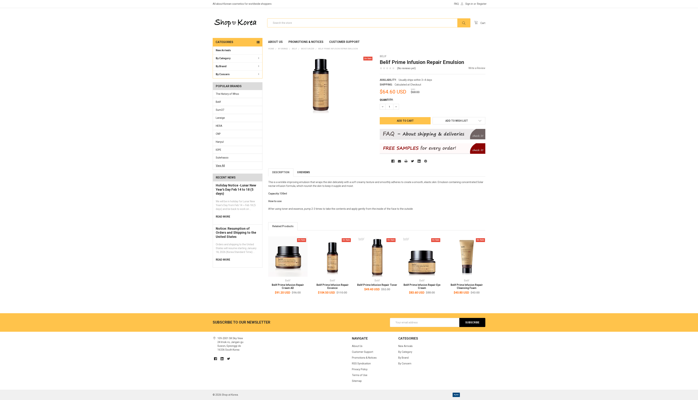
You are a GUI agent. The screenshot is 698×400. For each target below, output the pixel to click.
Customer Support (344, 42)
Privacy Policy (360, 369)
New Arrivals (223, 50)
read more (223, 216)
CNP (218, 133)
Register (482, 3)
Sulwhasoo (222, 157)
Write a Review (476, 68)
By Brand (221, 66)
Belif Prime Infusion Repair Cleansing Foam (467, 286)
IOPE (218, 149)
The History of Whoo (227, 93)
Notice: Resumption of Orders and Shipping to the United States (236, 233)
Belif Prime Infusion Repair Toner (377, 284)
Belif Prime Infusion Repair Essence (332, 286)
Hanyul (220, 141)
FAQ (456, 3)
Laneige (220, 117)
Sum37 (220, 109)
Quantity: (386, 99)
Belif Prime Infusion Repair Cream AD (288, 286)
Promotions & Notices (305, 42)
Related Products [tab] (283, 226)
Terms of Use (359, 375)
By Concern (223, 74)
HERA (219, 125)
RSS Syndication (361, 363)
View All (220, 165)
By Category (223, 58)
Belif (218, 101)
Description (280, 172)
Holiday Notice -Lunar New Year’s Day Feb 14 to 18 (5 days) (236, 189)
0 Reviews (303, 172)
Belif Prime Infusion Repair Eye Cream (422, 286)
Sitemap (357, 380)
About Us (275, 42)
